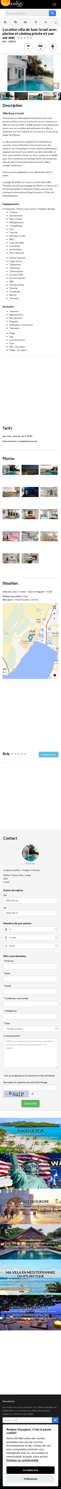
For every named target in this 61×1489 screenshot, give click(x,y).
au (4, 907)
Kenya (15, 1318)
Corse (36, 1283)
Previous (5, 73)
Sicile (53, 1283)
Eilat (46, 1314)
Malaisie (23, 1246)
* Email (7, 985)
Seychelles (41, 1143)
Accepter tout (30, 1470)
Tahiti (38, 1149)
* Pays (6, 1023)
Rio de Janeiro (11, 1311)
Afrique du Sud (26, 1311)
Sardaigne (45, 1283)
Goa (34, 1246)
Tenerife (25, 1286)
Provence (15, 1208)
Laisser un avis (48, 754)
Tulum (8, 1318)
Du (5, 895)
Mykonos (27, 1283)
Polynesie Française (25, 1149)
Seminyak (51, 1243)
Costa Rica (38, 1314)
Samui (37, 1243)
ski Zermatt (50, 1318)
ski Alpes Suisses (24, 1321)
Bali (18, 1134)
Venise (25, 1205)
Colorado (34, 1173)
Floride (19, 1137)
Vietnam (19, 1249)
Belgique (25, 1208)
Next (56, 73)
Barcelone (44, 1208)
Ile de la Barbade (49, 1140)
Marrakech (26, 1314)
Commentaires (11, 1035)
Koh (32, 1243)
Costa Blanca (50, 1289)
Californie (9, 1169)
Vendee (44, 1293)
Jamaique (10, 1140)
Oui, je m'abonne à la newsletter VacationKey (29, 1075)
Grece (19, 1283)
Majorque (10, 1283)
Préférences (30, 1479)
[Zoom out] (54, 618)
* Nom (6, 973)
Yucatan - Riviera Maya (28, 1146)
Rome (8, 1205)
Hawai (37, 1169)
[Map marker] (30, 638)
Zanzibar (52, 1311)
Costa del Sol (36, 1289)
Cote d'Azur (14, 1279)
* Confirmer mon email (15, 998)
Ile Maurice (30, 1143)
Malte (17, 1286)
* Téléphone (10, 1010)
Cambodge (51, 1246)
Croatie (9, 1286)
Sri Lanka (44, 1146)
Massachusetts (48, 1169)
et (28, 1243)
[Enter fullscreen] (54, 607)
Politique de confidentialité (22, 1460)
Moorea (46, 1149)
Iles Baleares (17, 1143)
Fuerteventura (48, 1286)
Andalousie (13, 1293)
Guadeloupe (42, 1137)
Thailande (26, 1134)
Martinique (29, 1137)
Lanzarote (35, 1286)
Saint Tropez (49, 1205)
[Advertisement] (30, 389)
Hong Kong (40, 1249)
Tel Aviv (16, 1314)
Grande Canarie (12, 1289)
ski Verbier (38, 1318)
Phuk (24, 1243)
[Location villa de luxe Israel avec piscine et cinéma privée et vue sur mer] (30, 73)
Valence (34, 1208)
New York (20, 1169)
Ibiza (50, 1279)
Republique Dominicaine (28, 1140)
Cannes (32, 1205)
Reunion (7, 1243)
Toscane (35, 1293)
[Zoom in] (54, 613)
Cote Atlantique (28, 1279)
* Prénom (8, 960)
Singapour (29, 1249)
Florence (16, 1205)
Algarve (24, 1289)
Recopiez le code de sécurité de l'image (25, 1082)
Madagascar (41, 1311)
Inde (29, 1246)
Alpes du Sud (25, 1318)
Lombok (14, 1246)
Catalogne (25, 1293)
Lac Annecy (39, 1321)
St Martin (36, 1134)
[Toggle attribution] (55, 675)
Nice (39, 1205)
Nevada (25, 1173)
